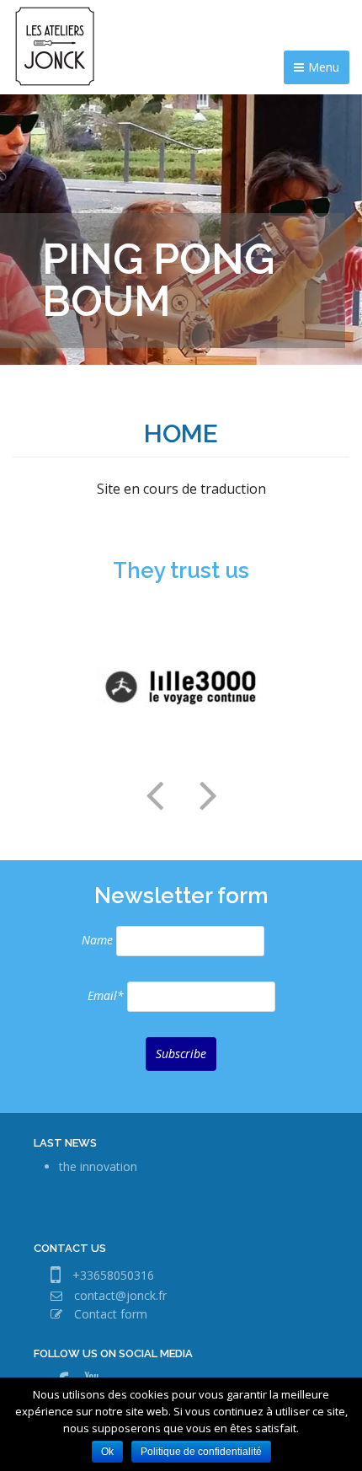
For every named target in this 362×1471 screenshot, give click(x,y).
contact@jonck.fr (120, 1295)
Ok (107, 1452)
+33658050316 (113, 1275)
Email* (106, 995)
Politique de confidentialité (201, 1452)
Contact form (110, 1314)
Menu (323, 67)
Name (97, 940)
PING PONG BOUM (158, 280)
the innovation (98, 1166)
